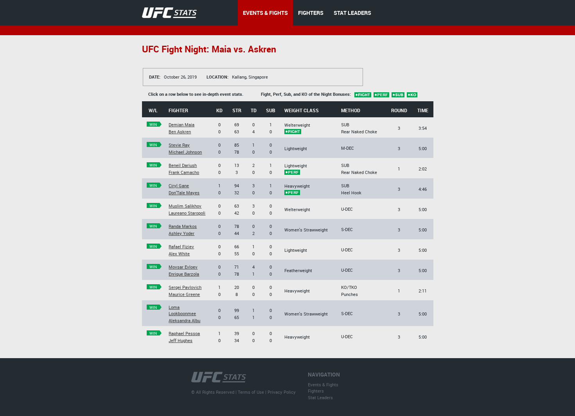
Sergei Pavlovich (185, 287)
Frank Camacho (184, 172)
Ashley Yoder (181, 233)
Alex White (179, 253)
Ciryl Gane (179, 185)
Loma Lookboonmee (182, 310)
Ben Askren (180, 131)
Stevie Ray (179, 145)
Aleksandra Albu (184, 320)
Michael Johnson (185, 152)
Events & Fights (323, 384)
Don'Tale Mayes (184, 192)
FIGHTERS (310, 12)
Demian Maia (181, 124)
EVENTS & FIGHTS (265, 12)
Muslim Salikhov (185, 206)
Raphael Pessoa (184, 333)
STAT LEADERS (352, 12)
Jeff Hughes (180, 340)
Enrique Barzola (184, 274)
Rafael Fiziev (181, 246)
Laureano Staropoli (187, 213)
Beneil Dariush (183, 165)
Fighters (316, 391)
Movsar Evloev (183, 267)
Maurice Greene (184, 294)
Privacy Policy (282, 392)
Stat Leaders (320, 397)
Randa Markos (183, 226)
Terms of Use (251, 392)
